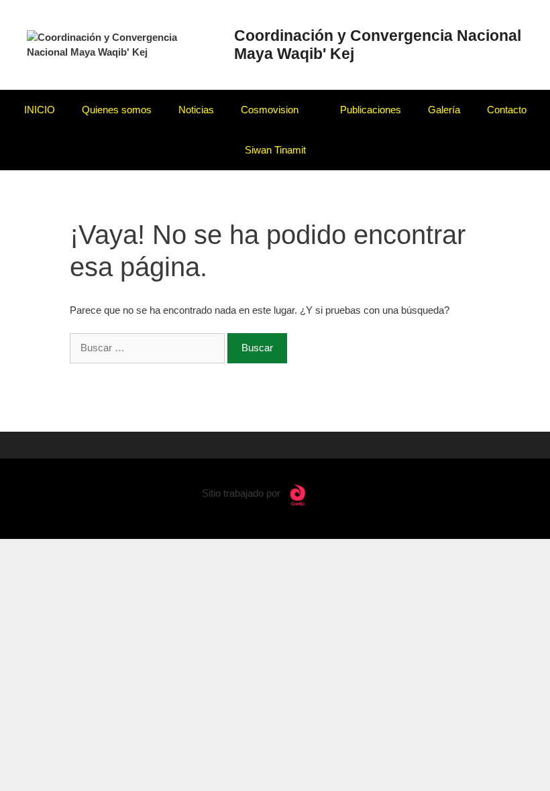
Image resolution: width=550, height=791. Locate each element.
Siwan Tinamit (275, 150)
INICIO (39, 109)
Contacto (507, 109)
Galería (444, 109)
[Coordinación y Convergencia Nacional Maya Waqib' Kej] (123, 44)
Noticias (196, 109)
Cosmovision (269, 109)
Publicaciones (370, 109)
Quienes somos (117, 109)
